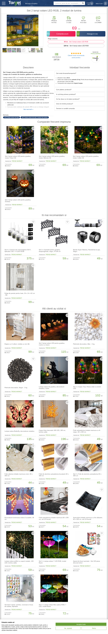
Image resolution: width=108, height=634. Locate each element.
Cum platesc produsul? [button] (64, 89)
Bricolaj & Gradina (31, 3)
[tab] (80, 73)
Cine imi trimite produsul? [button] (64, 104)
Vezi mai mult (27, 109)
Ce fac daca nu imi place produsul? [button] (68, 99)
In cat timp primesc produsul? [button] (66, 94)
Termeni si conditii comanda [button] (65, 108)
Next (46, 31)
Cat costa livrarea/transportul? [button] (66, 73)
